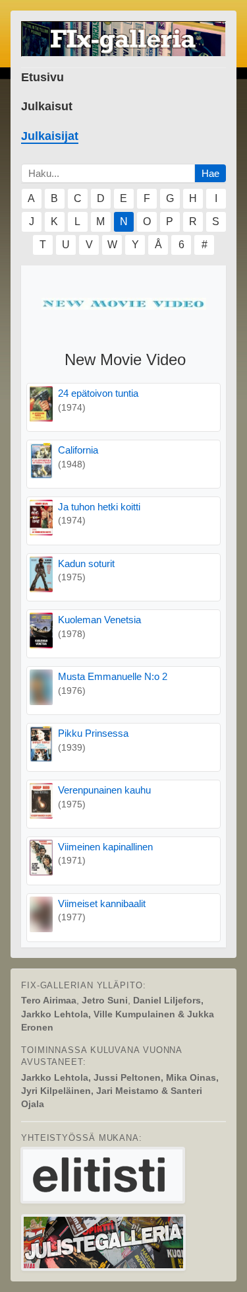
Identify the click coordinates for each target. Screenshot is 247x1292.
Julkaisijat (49, 136)
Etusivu (42, 77)
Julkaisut (46, 106)
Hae (210, 173)
